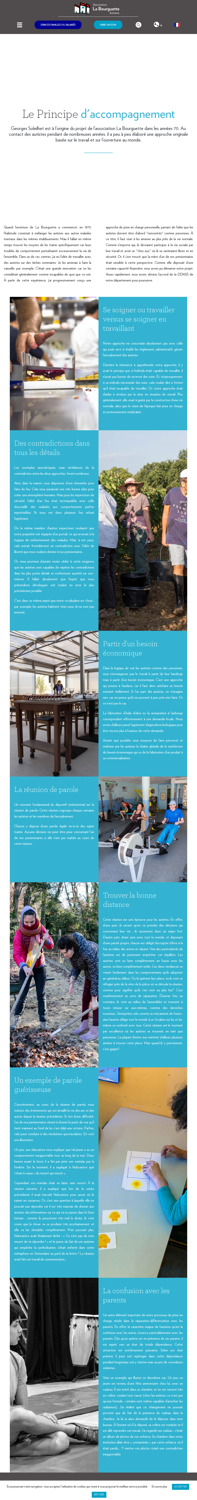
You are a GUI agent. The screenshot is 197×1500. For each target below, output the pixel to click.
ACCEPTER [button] (180, 1487)
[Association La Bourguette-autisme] (98, 8)
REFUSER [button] (99, 1494)
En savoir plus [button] (159, 1486)
